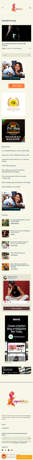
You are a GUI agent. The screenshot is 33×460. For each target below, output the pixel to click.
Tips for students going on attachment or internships (16, 182)
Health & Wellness (15, 223)
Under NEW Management (9, 165)
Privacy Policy (15, 442)
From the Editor (14, 255)
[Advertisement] (16, 338)
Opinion (4, 48)
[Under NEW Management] (5, 255)
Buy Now (18, 454)
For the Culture (14, 269)
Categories (5, 428)
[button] (2, 8)
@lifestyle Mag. (12, 277)
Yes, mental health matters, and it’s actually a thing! (15, 150)
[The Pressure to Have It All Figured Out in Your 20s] (5, 233)
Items (3, 424)
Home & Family (14, 245)
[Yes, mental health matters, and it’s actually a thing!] (5, 222)
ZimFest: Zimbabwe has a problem (11, 187)
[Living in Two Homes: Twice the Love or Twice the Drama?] (5, 244)
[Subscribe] (29, 438)
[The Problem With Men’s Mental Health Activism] (16, 33)
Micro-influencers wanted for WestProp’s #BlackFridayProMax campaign (19, 265)
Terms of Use (24, 442)
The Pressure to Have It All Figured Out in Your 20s (15, 155)
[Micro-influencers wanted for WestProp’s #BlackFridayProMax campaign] (5, 266)
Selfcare (13, 234)
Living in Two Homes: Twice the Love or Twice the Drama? (19, 242)
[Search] (29, 55)
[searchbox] (15, 55)
